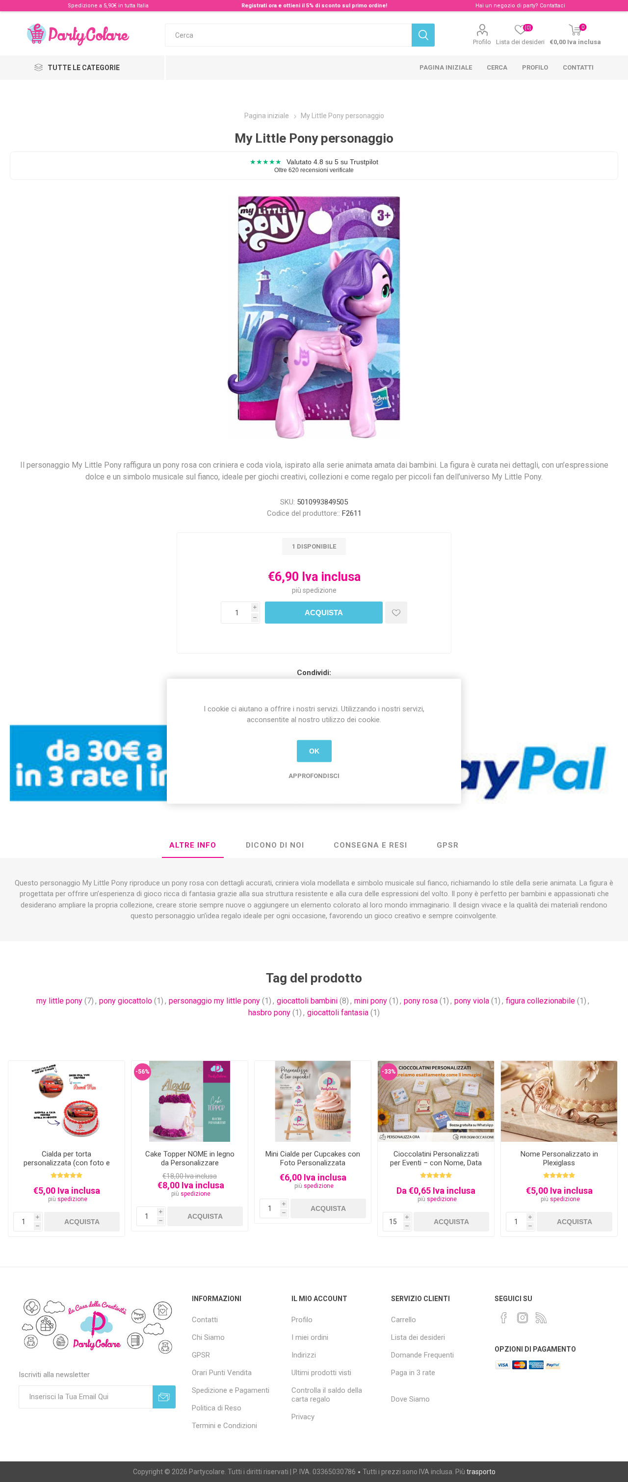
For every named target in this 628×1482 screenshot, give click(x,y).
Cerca (497, 67)
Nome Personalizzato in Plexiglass (559, 1158)
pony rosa (421, 1000)
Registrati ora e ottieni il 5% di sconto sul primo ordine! (314, 5)
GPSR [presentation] (448, 845)
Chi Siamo (208, 1337)
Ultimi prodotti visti (321, 1372)
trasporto (481, 1472)
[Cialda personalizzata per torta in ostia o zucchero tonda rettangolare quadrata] (66, 1101)
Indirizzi (303, 1355)
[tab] (193, 845)
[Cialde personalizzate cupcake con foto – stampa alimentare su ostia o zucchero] (313, 1101)
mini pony (370, 1000)
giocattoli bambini (307, 1000)
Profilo (482, 42)
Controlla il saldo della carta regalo (326, 1395)
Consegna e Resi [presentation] (370, 845)
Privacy (302, 1416)
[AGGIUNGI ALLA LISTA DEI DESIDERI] (396, 613)
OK (314, 751)
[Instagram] (522, 1318)
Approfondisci (314, 775)
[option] (66, 1148)
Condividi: (314, 672)
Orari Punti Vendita (222, 1372)
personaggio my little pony (214, 1000)
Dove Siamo (410, 1399)
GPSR (201, 1355)
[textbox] (288, 35)
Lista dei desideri (418, 1337)
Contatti (578, 67)
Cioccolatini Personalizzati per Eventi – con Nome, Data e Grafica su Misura (436, 1163)
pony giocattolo (125, 1000)
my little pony (59, 1000)
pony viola (471, 1000)
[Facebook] (504, 1318)
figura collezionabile (540, 1000)
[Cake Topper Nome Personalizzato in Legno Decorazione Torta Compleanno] (189, 1101)
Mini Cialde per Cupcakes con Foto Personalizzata (312, 1158)
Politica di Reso (216, 1408)
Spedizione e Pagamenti (230, 1390)
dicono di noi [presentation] (275, 845)
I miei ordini (309, 1337)
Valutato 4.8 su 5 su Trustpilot (314, 165)
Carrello (403, 1319)
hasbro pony (269, 1012)
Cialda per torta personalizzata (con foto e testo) (67, 1163)
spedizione (320, 590)
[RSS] (541, 1318)
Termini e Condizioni (224, 1425)
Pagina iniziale (445, 67)
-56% (142, 1071)
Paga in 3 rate (413, 1372)
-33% (389, 1071)
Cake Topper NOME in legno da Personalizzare (190, 1158)
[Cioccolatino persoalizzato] (436, 1101)
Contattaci (552, 5)
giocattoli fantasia (337, 1012)
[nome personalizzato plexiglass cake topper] (559, 1101)
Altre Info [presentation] (192, 845)
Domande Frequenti (422, 1355)
